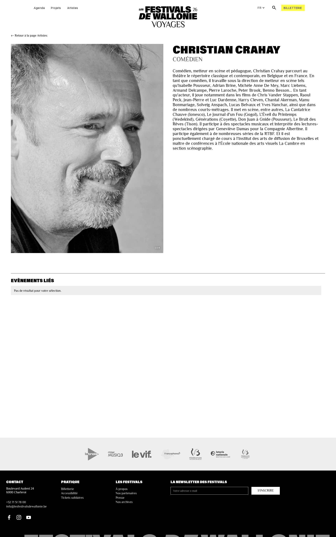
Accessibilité (69, 493)
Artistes (72, 8)
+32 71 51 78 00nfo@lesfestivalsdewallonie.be (26, 504)
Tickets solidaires (72, 497)
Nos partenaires (126, 493)
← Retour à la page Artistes (29, 35)
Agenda (39, 8)
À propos (122, 489)
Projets (56, 8)
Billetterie (293, 8)
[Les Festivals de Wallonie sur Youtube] (29, 517)
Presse (120, 497)
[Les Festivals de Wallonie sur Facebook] (9, 517)
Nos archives (124, 502)
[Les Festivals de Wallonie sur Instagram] (19, 517)
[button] (261, 8)
